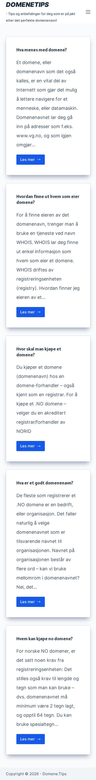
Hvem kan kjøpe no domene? (44, 638)
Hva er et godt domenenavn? (44, 483)
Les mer (32, 161)
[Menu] (88, 12)
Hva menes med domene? (41, 50)
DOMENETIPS (27, 4)
